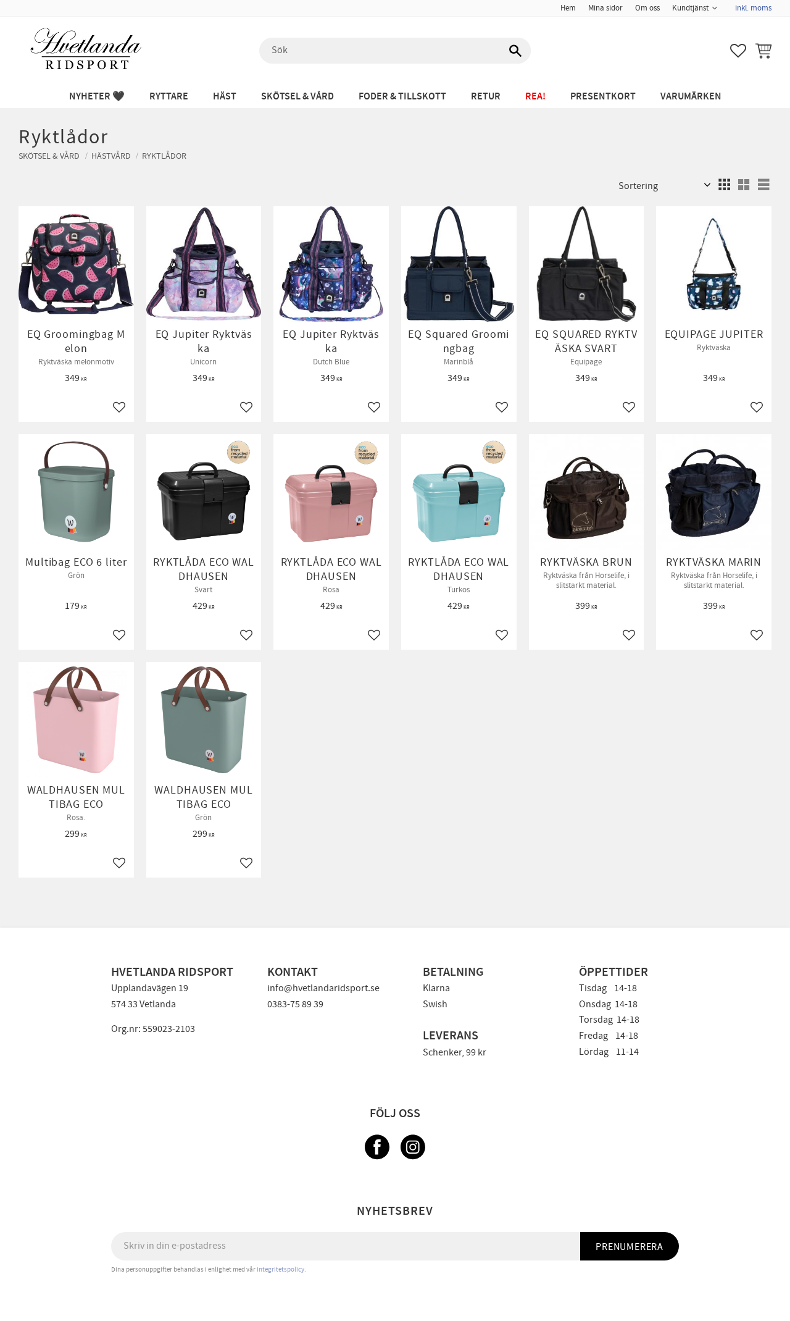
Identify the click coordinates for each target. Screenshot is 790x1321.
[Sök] (515, 51)
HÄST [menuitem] (224, 96)
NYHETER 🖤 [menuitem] (97, 96)
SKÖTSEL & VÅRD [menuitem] (297, 96)
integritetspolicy (280, 1269)
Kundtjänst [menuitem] (690, 8)
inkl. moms (753, 8)
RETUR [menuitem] (486, 96)
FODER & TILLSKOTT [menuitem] (402, 96)
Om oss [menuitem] (647, 8)
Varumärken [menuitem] (690, 96)
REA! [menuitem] (535, 96)
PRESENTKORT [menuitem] (603, 96)
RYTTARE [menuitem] (168, 96)
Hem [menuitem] (568, 8)
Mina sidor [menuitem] (605, 8)
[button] (738, 51)
